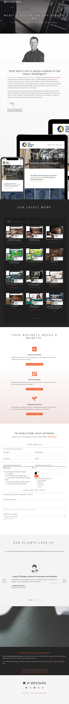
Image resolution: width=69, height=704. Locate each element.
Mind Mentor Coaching (34, 306)
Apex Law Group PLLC (54, 240)
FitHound (14, 306)
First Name (6, 452)
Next (40, 318)
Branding (18, 221)
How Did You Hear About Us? (43, 478)
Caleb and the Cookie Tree (14, 262)
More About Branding (34, 364)
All (9, 221)
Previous (5, 581)
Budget (37, 472)
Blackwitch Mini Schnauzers (34, 284)
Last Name (6, 458)
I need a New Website (34, 389)
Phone (37, 458)
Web (35, 221)
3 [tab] (30, 599)
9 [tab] (41, 599)
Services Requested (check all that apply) (14, 472)
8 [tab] (40, 599)
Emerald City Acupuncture (34, 240)
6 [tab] (36, 599)
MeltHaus (54, 262)
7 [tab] (38, 599)
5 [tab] (34, 599)
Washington (57, 77)
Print (27, 221)
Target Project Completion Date (12, 465)
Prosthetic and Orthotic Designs (14, 240)
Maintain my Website (34, 414)
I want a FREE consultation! (34, 671)
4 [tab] (32, 599)
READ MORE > (54, 590)
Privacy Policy (43, 693)
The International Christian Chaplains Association (54, 307)
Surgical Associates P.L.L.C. (14, 284)
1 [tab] (27, 599)
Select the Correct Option (10, 514)
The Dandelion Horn (34, 262)
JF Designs (31, 77)
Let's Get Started (15, 110)
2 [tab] (28, 599)
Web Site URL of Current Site (43, 465)
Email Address (39, 452)
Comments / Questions (9, 499)
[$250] (35, 473)
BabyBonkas (54, 284)
